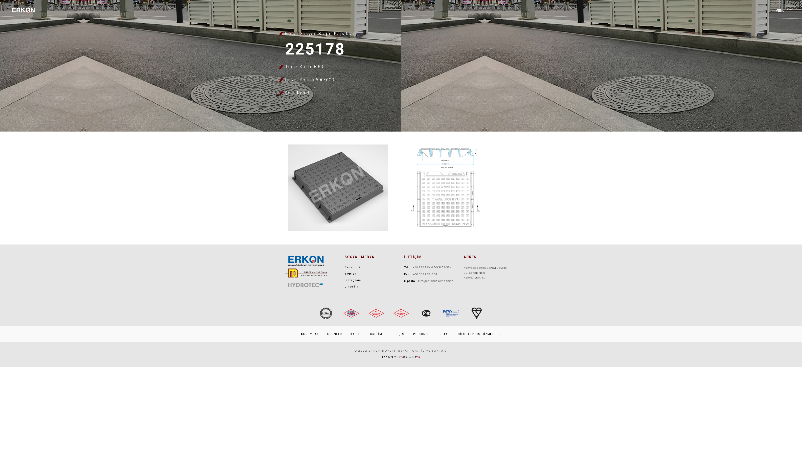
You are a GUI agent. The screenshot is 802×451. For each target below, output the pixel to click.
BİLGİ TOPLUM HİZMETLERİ (479, 334)
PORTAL (444, 334)
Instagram (353, 280)
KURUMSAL (310, 334)
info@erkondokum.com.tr (435, 281)
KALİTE (356, 334)
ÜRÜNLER (334, 334)
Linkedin (351, 286)
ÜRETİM (376, 334)
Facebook (353, 267)
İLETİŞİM (398, 334)
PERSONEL (421, 334)
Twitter (350, 273)
